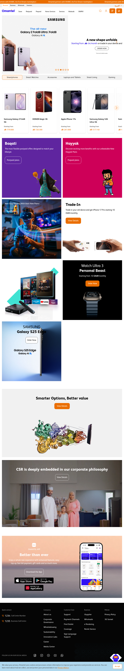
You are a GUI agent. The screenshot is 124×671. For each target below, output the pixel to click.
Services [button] (62, 11)
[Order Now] (92, 290)
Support (67, 614)
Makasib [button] (71, 11)
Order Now (92, 283)
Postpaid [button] (29, 11)
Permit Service (90, 629)
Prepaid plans (73, 160)
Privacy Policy (110, 614)
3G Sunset (109, 619)
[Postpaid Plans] (31, 168)
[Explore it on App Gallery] (34, 588)
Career (46, 642)
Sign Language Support (70, 635)
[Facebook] (34, 655)
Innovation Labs (50, 637)
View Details (11, 211)
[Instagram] (41, 655)
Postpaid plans (13, 160)
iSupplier (88, 614)
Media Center (49, 647)
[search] (100, 10)
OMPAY (81, 11)
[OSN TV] (31, 290)
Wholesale (21, 5)
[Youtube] (55, 655)
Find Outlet (68, 624)
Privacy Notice (63, 668)
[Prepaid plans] (92, 168)
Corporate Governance (49, 620)
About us (47, 614)
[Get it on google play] (44, 580)
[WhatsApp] (62, 655)
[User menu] (106, 10)
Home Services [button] (50, 11)
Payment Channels (71, 619)
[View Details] (92, 229)
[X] (48, 655)
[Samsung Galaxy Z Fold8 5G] (15, 110)
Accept (117, 666)
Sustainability (49, 632)
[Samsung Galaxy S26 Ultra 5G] (101, 110)
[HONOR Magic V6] (44, 110)
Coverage (68, 629)
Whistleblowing (50, 627)
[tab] (12, 77)
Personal (5, 5)
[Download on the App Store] (23, 580)
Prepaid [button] (38, 11)
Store (20, 11)
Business (13, 5)
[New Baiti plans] (31, 229)
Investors (29, 5)
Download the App (34, 572)
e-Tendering (89, 624)
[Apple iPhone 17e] (72, 110)
